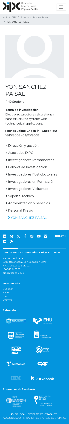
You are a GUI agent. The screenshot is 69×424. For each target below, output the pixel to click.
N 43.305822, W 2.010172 (16, 265)
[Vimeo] (45, 236)
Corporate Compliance (51, 418)
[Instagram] (31, 236)
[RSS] (11, 241)
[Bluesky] (11, 236)
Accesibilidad (12, 418)
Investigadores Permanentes (30, 160)
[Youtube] (38, 236)
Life (5, 296)
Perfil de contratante (42, 414)
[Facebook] (25, 236)
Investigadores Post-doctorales (32, 174)
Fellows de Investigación (27, 167)
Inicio (5, 17)
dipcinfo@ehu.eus (13, 273)
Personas (25, 17)
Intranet (28, 418)
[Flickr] (4, 241)
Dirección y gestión (23, 146)
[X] (18, 236)
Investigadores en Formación (30, 182)
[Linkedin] (4, 236)
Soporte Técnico (20, 196)
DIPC (14, 17)
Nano (6, 292)
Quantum (8, 289)
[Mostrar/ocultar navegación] (61, 7)
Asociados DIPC (20, 153)
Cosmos (7, 299)
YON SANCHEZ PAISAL (28, 218)
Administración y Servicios (28, 203)
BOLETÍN (60, 236)
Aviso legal (18, 414)
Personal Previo (40, 17)
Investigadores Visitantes (27, 189)
